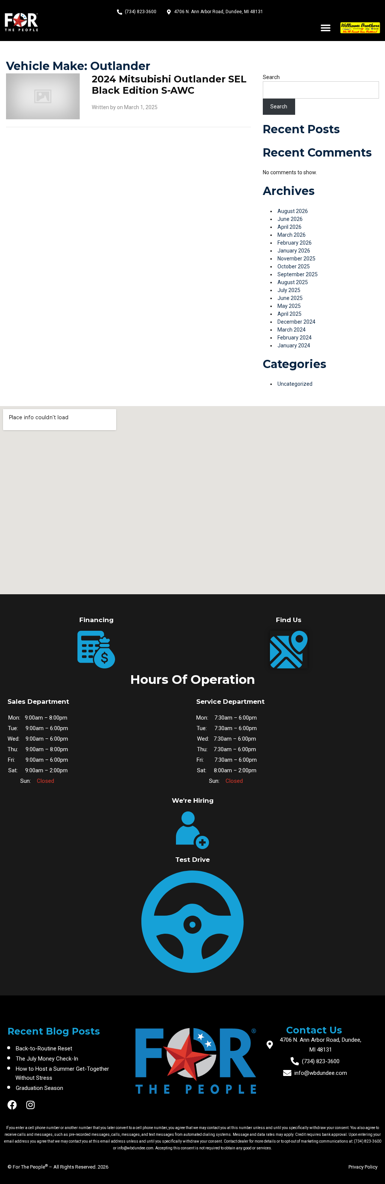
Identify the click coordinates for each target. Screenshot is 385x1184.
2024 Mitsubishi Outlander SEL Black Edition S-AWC (169, 84)
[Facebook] (12, 1104)
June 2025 (290, 298)
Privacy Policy (363, 1167)
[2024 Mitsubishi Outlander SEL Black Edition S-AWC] (43, 96)
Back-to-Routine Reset (44, 1048)
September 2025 (297, 274)
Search (271, 77)
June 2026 (290, 219)
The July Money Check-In (47, 1058)
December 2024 (296, 322)
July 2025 (288, 290)
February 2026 (294, 243)
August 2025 (292, 282)
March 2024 (291, 330)
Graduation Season (39, 1088)
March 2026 (291, 235)
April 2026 (289, 227)
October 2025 (293, 266)
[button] (325, 27)
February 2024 (294, 338)
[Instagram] (30, 1104)
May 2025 (289, 306)
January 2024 (293, 345)
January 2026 (293, 251)
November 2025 (296, 259)
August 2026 (292, 211)
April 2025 (289, 314)
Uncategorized (294, 384)
